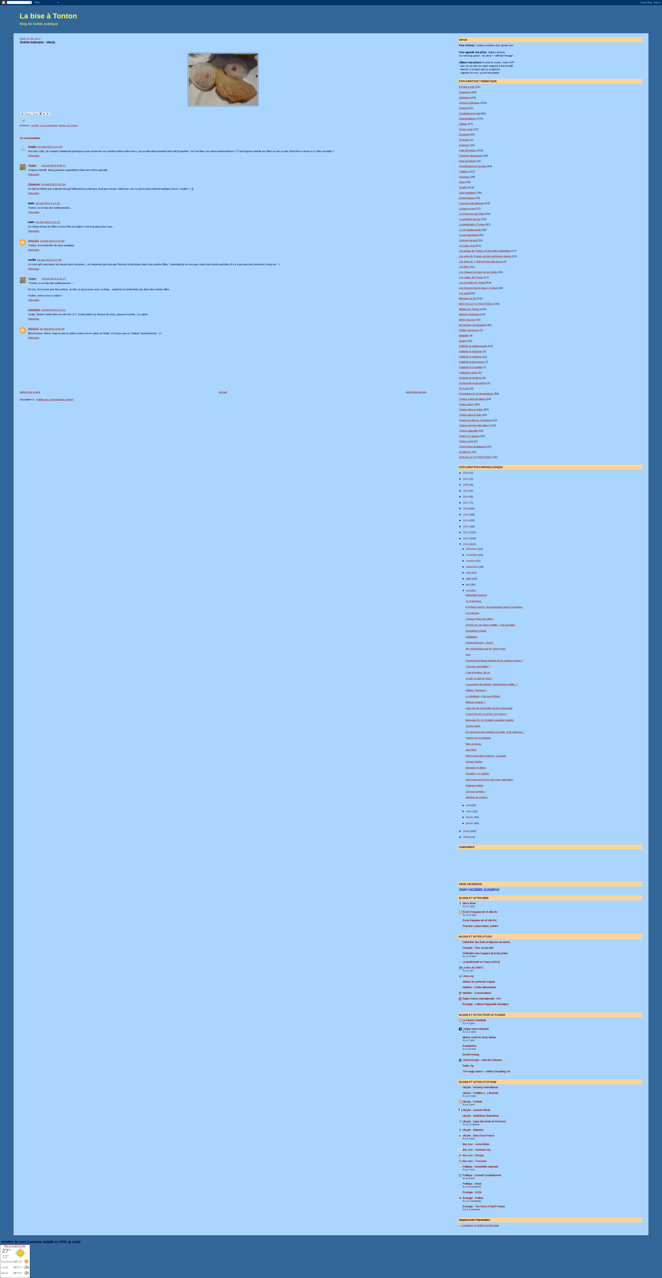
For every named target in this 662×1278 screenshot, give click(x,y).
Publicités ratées (468, 372)
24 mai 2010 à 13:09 (52, 240)
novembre (472, 554)
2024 (466, 472)
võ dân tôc (465, 451)
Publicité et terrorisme (471, 361)
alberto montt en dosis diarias (479, 1037)
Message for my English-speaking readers (489, 720)
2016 (466, 508)
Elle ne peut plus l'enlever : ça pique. (486, 755)
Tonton (32, 165)
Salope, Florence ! (476, 690)
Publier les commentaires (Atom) (55, 399)
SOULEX (33, 240)
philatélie (464, 335)
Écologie (464, 139)
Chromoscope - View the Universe (482, 1059)
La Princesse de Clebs (472, 213)
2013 (466, 526)
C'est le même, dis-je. (477, 672)
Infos (462, 182)
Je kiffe (34, 125)
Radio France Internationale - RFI (482, 998)
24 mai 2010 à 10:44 (53, 184)
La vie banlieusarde (470, 229)
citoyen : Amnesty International (480, 1087)
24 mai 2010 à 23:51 (53, 309)
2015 (466, 514)
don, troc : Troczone (474, 1161)
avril (468, 805)
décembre (472, 548)
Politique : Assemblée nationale (480, 1166)
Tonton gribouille (468, 430)
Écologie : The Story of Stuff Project (484, 1206)
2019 (466, 490)
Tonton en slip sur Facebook (475, 420)
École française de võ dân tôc (480, 920)
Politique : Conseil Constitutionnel (482, 1175)
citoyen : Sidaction (473, 1129)
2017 (466, 502)
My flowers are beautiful (472, 325)
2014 (466, 520)
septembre (472, 566)
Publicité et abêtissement (473, 346)
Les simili (464, 293)
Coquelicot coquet (475, 630)
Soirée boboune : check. (38, 42)
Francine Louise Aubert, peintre (480, 925)
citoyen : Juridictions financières (481, 1115)
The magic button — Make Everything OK (486, 1071)
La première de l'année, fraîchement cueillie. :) (491, 684)
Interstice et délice (475, 767)
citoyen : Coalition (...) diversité (480, 1092)
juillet (469, 578)
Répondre (33, 155)
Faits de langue (467, 150)
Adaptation (471, 636)
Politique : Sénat (472, 1183)
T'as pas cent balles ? (477, 666)
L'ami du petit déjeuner (471, 203)
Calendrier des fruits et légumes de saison (486, 942)
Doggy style (466, 129)
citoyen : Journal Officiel (476, 1109)
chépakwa (464, 97)
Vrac (468, 654)
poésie (463, 340)
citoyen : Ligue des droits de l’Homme (484, 1121)
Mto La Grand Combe (15, 1246)
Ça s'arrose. (472, 612)
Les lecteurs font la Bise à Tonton (478, 287)
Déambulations (467, 118)
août (469, 572)
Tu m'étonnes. (473, 601)
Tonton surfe (466, 441)
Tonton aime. (466, 404)
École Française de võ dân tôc (480, 911)
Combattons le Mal (469, 113)
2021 (466, 478)
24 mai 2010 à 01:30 (50, 146)
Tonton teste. (473, 725)
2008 (466, 837)
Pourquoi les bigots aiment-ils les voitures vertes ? (494, 660)
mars (469, 811)
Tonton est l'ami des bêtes (474, 425)
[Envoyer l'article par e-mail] (23, 120)
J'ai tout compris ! (475, 791)
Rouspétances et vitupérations (476, 393)
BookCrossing (471, 1054)
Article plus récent (30, 392)
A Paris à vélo (467, 86)
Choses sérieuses (469, 102)
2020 (466, 484)
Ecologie (464, 134)
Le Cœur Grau (467, 245)
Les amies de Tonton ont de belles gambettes (485, 250)
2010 (466, 544)
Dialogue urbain (474, 785)
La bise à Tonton (48, 16)
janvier (470, 823)
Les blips (464, 266)
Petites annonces (469, 330)
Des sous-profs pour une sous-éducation (489, 779)
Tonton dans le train (470, 414)
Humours (464, 176)
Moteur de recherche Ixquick (479, 981)
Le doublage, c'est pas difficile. (483, 696)
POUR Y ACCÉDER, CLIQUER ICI (479, 889)
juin (468, 584)
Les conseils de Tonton (472, 282)
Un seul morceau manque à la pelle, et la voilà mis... (495, 731)
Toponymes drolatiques (472, 446)
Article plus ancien (416, 392)
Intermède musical (476, 595)
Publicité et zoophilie (470, 367)
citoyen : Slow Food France (478, 1135)
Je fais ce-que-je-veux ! (479, 678)
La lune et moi (467, 208)
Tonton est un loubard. (478, 737)
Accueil (223, 392)
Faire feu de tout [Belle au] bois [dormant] (488, 708)
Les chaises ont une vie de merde (478, 272)
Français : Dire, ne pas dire (478, 947)
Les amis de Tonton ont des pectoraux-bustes (485, 256)
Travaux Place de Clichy (479, 618)
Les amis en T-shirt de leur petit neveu (480, 261)
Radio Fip (468, 1065)
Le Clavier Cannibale (474, 1020)
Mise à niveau (473, 743)
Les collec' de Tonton (471, 277)
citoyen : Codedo (472, 1101)
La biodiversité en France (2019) (481, 961)
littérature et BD (468, 298)
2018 (466, 496)
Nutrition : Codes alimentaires (479, 987)
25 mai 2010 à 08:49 (52, 328)
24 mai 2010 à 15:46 (49, 259)
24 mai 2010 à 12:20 (47, 203)
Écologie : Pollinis (473, 1197)
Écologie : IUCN (472, 1192)
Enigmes (464, 145)
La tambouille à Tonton (472, 224)
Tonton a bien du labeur (472, 398)
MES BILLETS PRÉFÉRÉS (475, 303)
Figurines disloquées (470, 155)
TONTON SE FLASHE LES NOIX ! (486, 714)
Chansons (465, 92)
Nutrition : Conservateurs (477, 992)
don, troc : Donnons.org (476, 1149)
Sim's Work (469, 903)
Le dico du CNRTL (473, 967)
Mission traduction (469, 314)
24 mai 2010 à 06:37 (53, 165)
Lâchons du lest (468, 240)
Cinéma (463, 108)
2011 (466, 538)
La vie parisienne (49, 125)
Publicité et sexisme (470, 356)
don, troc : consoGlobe (476, 1144)
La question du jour (470, 219)
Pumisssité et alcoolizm (472, 383)
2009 (466, 831)
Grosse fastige (473, 761)
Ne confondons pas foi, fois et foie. (485, 648)
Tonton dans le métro (471, 409)
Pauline (32, 146)
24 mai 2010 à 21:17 (53, 278)
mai (468, 590)
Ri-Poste (464, 388)
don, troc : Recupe (473, 1155)
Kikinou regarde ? (475, 702)
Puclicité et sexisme (470, 377)
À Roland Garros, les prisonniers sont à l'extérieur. (494, 606)
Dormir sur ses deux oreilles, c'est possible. (490, 624)
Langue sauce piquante (476, 1028)
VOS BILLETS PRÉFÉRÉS (475, 457)
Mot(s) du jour (467, 319)
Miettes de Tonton (68, 125)
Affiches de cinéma (476, 797)
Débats (463, 123)
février (470, 817)
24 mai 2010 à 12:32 (47, 222)
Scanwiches (469, 1045)
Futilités (463, 171)
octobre (470, 560)
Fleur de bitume (468, 161)
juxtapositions (467, 197)
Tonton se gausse (469, 436)
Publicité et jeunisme (470, 351)
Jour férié (470, 749)
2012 (466, 532)
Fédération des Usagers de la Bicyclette (485, 953)
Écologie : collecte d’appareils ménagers (486, 1004)
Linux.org (468, 975)
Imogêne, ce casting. (477, 773)
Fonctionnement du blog (473, 166)
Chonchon (34, 184)
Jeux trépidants (467, 192)
